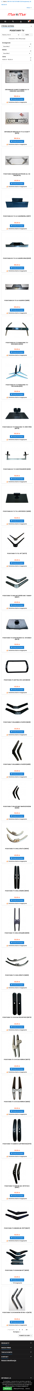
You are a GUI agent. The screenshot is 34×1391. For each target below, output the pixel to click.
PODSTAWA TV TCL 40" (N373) (17, 553)
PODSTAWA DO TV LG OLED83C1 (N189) (17, 300)
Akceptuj (7, 1388)
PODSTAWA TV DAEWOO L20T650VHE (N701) (17, 1144)
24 (26, 1330)
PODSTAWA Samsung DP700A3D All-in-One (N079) (17, 174)
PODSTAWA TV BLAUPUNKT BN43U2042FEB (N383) (17, 807)
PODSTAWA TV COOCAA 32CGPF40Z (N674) (17, 1017)
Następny (17, 1332)
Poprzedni (11, 1330)
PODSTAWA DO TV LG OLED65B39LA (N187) (17, 216)
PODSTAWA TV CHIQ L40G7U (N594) (17, 849)
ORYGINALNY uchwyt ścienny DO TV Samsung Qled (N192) (17, 90)
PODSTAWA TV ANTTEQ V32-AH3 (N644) (17, 680)
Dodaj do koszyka (17, 99)
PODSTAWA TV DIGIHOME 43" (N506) (17, 1270)
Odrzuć (27, 1388)
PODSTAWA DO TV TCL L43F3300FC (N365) (17, 511)
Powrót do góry (25, 1335)
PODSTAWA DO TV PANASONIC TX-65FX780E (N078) (17, 427)
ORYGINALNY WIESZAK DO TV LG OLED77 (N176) (17, 132)
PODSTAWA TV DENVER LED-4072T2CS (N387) (17, 1186)
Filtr (27, 35)
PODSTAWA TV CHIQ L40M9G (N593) (17, 891)
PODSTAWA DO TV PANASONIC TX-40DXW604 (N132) (17, 343)
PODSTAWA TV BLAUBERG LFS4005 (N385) (17, 764)
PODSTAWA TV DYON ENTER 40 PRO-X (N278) (17, 1312)
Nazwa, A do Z (11, 35)
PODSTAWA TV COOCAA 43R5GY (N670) (17, 1059)
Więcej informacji (19, 1388)
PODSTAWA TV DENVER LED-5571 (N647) (17, 1228)
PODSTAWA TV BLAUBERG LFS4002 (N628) (17, 722)
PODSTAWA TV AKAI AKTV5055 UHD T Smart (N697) (17, 596)
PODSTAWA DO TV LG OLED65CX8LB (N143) (17, 258)
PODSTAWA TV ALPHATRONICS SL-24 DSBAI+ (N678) (17, 638)
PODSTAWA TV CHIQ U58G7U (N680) (17, 975)
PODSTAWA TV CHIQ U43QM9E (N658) (17, 933)
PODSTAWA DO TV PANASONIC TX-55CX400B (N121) (17, 385)
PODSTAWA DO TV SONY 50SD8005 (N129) (17, 469)
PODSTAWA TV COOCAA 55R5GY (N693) (17, 1102)
